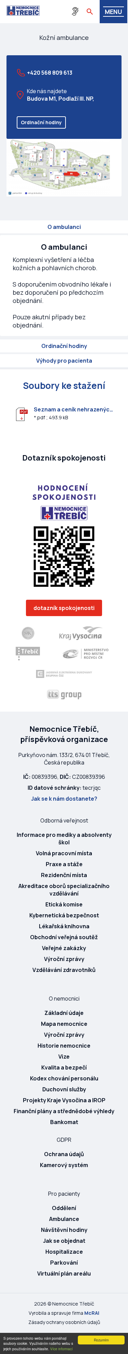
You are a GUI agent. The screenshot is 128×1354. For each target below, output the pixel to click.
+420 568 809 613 (49, 72)
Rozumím (101, 1339)
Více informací (61, 1348)
